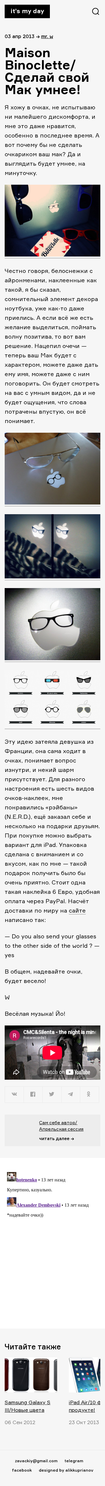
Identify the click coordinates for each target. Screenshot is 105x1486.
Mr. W (47, 36)
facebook (22, 1470)
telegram (73, 1460)
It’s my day (27, 11)
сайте (77, 910)
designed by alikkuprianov (66, 1470)
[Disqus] (52, 1243)
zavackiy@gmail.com (36, 1460)
